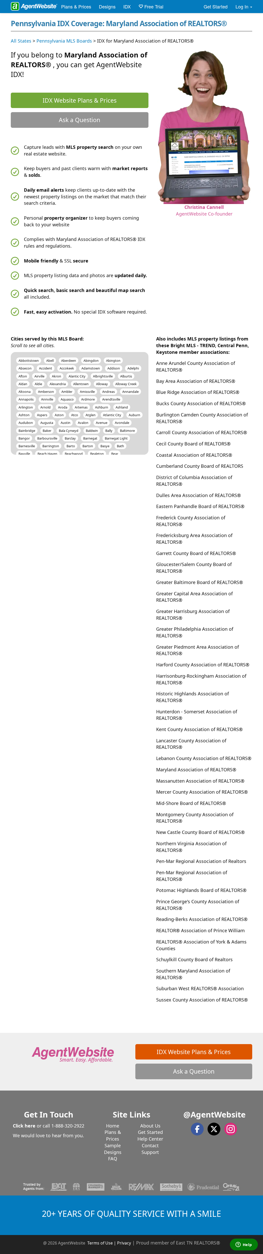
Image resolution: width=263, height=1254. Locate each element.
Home (112, 1126)
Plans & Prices (76, 6)
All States (21, 41)
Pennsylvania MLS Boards (64, 41)
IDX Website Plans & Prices (80, 100)
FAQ (112, 1158)
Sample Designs (112, 1148)
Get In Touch (48, 1114)
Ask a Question (79, 120)
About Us (150, 1126)
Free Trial (153, 6)
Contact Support (150, 1148)
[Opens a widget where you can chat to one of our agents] (244, 1245)
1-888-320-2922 (67, 1126)
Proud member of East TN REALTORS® (178, 1243)
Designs (107, 6)
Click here (24, 1126)
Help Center (150, 1139)
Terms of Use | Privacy (109, 1243)
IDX (127, 6)
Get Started (216, 6)
